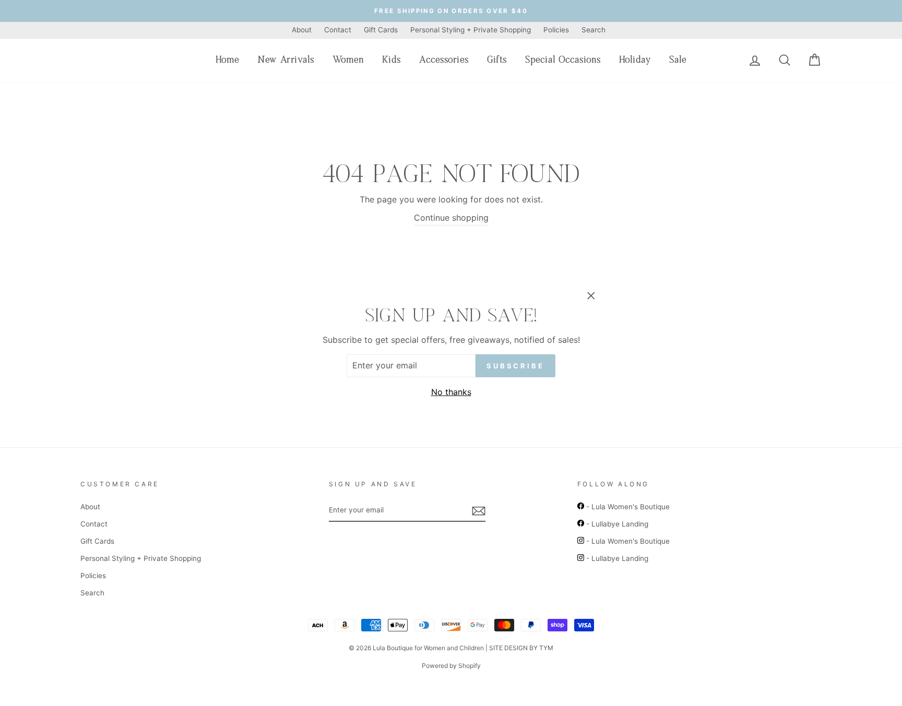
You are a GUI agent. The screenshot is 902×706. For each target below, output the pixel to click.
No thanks (451, 392)
